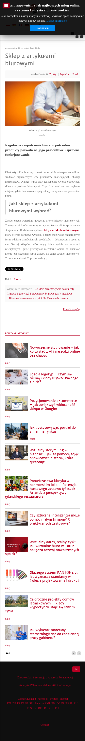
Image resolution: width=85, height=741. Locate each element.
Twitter (54, 698)
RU (31, 703)
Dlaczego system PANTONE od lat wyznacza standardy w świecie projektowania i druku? (54, 577)
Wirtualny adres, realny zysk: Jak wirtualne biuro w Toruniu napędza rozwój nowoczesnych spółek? (42, 548)
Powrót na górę (71, 309)
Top (76, 669)
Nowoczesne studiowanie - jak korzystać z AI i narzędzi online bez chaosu (55, 352)
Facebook (43, 698)
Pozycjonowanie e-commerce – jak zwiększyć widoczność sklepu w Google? (53, 405)
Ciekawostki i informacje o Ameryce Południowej (45, 677)
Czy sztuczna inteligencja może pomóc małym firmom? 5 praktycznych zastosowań (55, 519)
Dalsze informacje (56, 20)
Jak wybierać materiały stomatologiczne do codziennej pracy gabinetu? (54, 634)
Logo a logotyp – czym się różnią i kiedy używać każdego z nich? (54, 378)
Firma (17, 279)
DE (14, 703)
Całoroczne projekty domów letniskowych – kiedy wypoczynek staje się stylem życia (40, 605)
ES (23, 703)
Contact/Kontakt (26, 698)
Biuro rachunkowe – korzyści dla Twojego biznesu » (38, 298)
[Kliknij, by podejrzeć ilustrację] (42, 103)
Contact (45, 724)
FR (18, 703)
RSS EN (31, 708)
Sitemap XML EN (45, 703)
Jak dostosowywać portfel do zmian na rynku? (53, 430)
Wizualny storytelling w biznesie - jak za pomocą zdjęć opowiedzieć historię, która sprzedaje (54, 456)
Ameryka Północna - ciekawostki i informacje (45, 685)
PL (27, 703)
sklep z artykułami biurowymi (61, 230)
